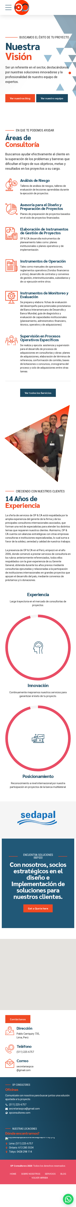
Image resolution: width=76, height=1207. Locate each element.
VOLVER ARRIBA (40, 1178)
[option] (38, 69)
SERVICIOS (50, 1174)
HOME (13, 1174)
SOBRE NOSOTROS (30, 1174)
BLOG (63, 1174)
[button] (38, 972)
